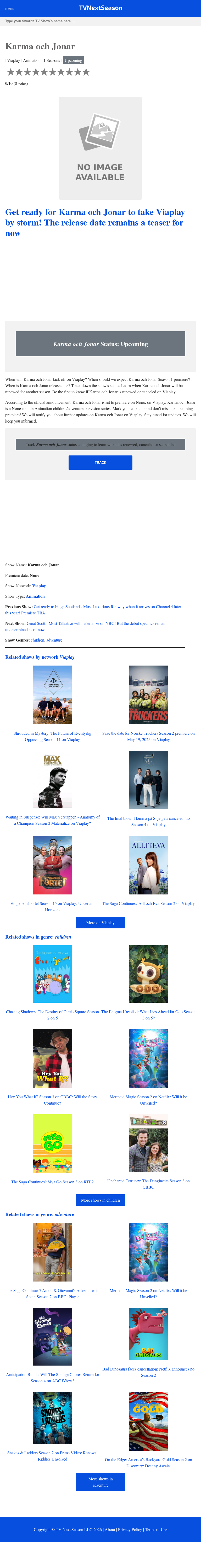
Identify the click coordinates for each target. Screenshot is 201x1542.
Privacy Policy (130, 1529)
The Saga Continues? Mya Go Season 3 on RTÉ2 (52, 1181)
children (37, 640)
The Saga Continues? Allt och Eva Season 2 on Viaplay (148, 903)
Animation (35, 596)
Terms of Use (156, 1529)
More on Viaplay (100, 922)
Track (100, 463)
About (110, 1529)
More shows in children (100, 1200)
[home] (100, 8)
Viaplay (39, 586)
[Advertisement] (100, 280)
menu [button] (9, 8)
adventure (54, 640)
